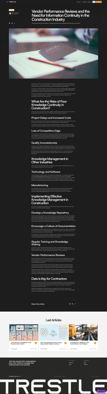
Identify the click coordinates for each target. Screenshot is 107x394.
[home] (10, 2)
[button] (79, 2)
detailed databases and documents (42, 176)
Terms (97, 376)
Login (70, 364)
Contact (85, 364)
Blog (85, 362)
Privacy (92, 376)
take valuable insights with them (68, 88)
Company (71, 362)
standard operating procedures (41, 191)
